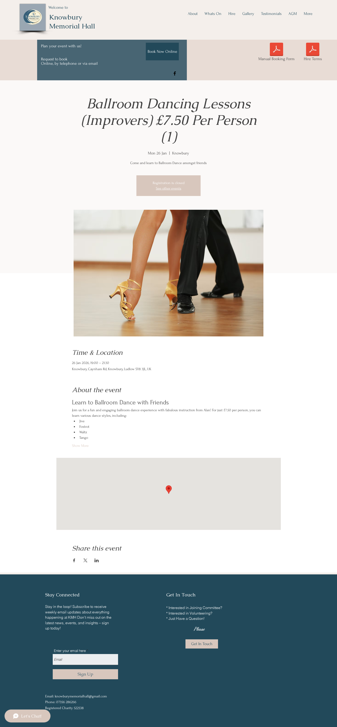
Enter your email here (70, 650)
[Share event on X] (85, 560)
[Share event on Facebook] (74, 560)
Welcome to (58, 7)
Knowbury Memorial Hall (72, 22)
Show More (80, 446)
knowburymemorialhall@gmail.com (81, 696)
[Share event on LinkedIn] (96, 560)
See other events (168, 188)
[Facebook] (174, 73)
